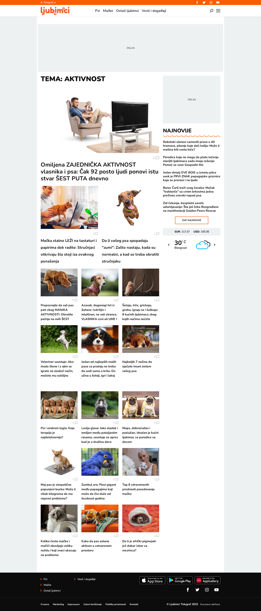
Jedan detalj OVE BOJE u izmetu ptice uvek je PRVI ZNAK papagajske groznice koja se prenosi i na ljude (191, 176)
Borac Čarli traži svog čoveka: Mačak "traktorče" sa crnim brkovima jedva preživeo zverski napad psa (189, 191)
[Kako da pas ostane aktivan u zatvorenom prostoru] (99, 518)
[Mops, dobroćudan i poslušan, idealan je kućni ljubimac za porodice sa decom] (140, 405)
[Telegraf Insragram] (210, 2)
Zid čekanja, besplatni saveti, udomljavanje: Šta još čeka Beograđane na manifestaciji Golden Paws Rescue (191, 207)
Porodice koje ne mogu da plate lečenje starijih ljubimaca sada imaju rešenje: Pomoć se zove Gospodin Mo (191, 161)
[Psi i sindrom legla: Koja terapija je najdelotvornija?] (59, 405)
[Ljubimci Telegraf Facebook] (197, 2)
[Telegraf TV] (217, 2)
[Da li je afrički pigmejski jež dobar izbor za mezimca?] (140, 518)
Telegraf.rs (50, 2)
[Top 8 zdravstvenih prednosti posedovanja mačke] (140, 462)
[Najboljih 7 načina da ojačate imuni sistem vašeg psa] (140, 339)
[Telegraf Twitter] (204, 2)
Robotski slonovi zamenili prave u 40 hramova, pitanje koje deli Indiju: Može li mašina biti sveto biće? (191, 146)
